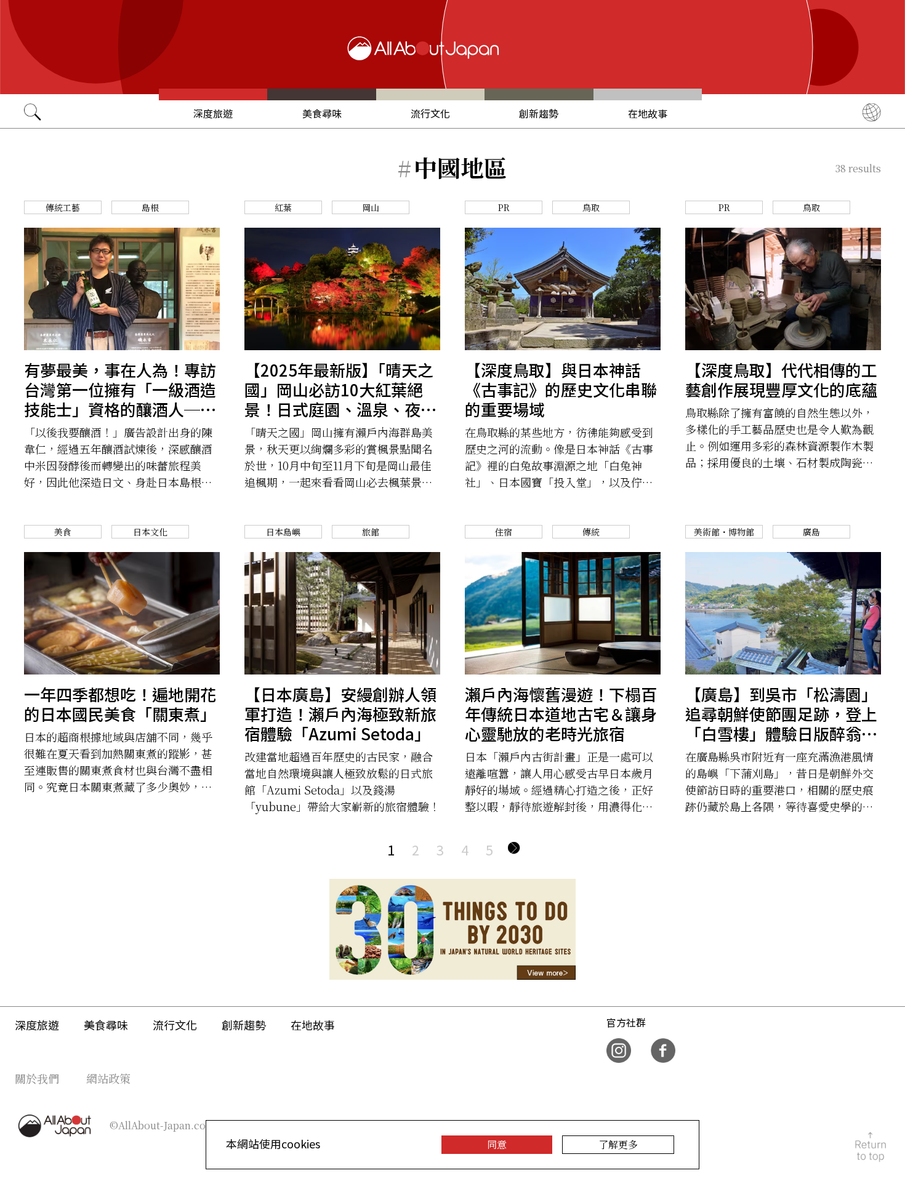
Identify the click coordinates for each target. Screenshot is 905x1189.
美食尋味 (322, 113)
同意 (497, 1144)
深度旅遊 (213, 113)
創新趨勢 (538, 113)
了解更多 (618, 1144)
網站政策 (108, 1078)
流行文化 (430, 113)
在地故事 (647, 113)
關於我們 (37, 1078)
